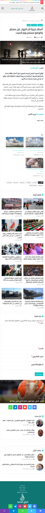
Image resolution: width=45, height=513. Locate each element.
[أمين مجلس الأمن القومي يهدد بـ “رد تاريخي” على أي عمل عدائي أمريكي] (12, 225)
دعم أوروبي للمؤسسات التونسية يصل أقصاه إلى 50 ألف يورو (12, 257)
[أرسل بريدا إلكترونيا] (35, 37)
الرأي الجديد (34, 68)
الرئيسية (38, 21)
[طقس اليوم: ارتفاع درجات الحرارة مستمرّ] (34, 163)
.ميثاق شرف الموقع (22, 492)
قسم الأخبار (38, 37)
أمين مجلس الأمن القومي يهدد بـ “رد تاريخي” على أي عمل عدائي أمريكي (12, 235)
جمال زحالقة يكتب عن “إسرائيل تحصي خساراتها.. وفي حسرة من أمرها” (19, 455)
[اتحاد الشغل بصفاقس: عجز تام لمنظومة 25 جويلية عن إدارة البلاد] (12, 204)
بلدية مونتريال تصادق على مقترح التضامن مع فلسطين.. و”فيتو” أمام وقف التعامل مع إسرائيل (33, 280)
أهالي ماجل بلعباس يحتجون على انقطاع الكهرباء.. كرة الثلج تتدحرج (33, 212)
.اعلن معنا (22, 490)
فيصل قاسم (31, 469)
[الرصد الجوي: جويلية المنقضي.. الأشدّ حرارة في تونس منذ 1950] (12, 270)
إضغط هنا (39, 114)
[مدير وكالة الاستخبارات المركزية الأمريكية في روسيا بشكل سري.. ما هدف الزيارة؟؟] (33, 293)
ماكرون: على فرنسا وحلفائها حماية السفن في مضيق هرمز (24, 401)
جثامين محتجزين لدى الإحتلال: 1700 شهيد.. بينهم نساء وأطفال (22, 2)
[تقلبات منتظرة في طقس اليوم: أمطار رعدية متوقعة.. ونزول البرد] (34, 142)
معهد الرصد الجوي (33, 185)
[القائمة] (3, 9)
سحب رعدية (16, 182)
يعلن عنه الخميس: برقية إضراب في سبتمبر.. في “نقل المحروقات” (12, 302)
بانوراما (32, 21)
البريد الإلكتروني (37, 356)
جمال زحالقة (30, 459)
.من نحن (22, 485)
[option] (22, 391)
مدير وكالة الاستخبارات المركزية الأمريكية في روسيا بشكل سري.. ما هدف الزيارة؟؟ (33, 303)
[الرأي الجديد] (22, 8)
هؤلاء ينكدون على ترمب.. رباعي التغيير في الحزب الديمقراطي (20, 431)
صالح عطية (31, 425)
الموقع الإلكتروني (37, 364)
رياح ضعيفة (22, 182)
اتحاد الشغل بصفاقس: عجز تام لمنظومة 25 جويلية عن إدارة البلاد (12, 212)
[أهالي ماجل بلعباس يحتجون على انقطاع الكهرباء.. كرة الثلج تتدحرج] (33, 204)
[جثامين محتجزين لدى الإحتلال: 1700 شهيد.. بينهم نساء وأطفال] (33, 225)
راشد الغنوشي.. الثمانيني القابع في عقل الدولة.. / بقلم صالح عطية (18, 421)
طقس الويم (40, 185)
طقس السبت (9, 182)
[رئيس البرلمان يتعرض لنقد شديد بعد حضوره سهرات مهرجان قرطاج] (33, 249)
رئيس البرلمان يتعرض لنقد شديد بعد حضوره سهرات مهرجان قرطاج (33, 257)
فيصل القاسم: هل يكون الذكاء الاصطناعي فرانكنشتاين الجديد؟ (18, 465)
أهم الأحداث (34, 25)
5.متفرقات (25, 21)
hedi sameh (31, 434)
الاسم (40, 348)
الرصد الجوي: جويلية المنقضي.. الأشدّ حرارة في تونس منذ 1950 (12, 279)
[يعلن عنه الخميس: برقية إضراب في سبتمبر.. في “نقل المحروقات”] (12, 293)
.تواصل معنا (22, 488)
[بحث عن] (42, 9)
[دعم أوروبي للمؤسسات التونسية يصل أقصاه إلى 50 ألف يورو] (12, 249)
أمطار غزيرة (35, 182)
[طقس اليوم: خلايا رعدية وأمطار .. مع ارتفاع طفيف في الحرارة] (15, 142)
